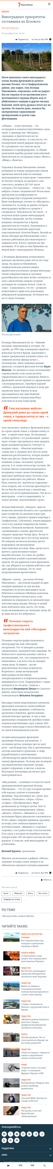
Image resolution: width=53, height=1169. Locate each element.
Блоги (5, 12)
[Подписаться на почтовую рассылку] (16, 1140)
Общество (26, 968)
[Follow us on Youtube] (16, 1134)
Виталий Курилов (10, 28)
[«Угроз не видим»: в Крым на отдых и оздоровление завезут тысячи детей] (11, 1052)
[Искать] (44, 1165)
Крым (24, 1065)
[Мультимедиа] (8, 1165)
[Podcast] (10, 1140)
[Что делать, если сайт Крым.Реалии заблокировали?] (11, 1110)
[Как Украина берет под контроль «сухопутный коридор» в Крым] (11, 937)
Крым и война (28, 953)
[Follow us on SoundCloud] (42, 1134)
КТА (20, 1165)
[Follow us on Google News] (29, 1134)
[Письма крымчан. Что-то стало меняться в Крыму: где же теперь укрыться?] (11, 1037)
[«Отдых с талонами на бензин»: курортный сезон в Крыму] (11, 1004)
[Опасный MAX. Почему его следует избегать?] (11, 1098)
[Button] (21, 39)
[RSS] (4, 1140)
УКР (32, 1165)
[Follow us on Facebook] (4, 1134)
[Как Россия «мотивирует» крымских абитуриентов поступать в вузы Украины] (11, 971)
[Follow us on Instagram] (23, 1134)
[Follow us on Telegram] (35, 1134)
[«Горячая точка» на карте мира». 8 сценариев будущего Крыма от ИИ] (11, 1067)
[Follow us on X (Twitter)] (10, 1134)
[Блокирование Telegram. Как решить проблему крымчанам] (11, 1082)
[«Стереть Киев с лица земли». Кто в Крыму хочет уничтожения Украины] (11, 955)
